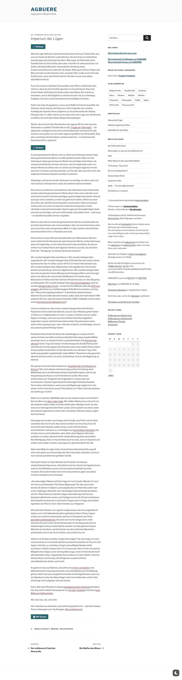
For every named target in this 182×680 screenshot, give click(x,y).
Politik (137, 100)
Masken (121, 95)
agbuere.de (130, 242)
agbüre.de (115, 245)
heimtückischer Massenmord (51, 302)
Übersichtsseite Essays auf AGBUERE (124, 62)
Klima (111, 95)
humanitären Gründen (84, 430)
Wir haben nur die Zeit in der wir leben (123, 302)
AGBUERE (44, 9)
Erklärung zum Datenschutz (120, 315)
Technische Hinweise (117, 290)
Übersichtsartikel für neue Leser (122, 53)
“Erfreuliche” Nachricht (118, 166)
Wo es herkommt (73, 609)
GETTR (131, 278)
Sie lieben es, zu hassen (118, 191)
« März (111, 375)
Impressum (113, 324)
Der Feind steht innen (117, 146)
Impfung (142, 90)
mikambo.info (129, 245)
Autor (57, 35)
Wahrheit (135, 296)
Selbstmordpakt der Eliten (119, 125)
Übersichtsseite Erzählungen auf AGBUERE (127, 59)
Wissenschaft (128, 105)
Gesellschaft (42, 629)
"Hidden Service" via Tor (118, 266)
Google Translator (127, 76)
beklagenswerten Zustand (76, 587)
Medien (55, 629)
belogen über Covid (48, 286)
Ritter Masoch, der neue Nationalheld (123, 161)
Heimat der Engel (115, 120)
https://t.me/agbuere (137, 254)
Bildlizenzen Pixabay (116, 321)
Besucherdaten (141, 200)
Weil (110, 156)
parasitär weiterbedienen (43, 519)
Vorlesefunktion (131, 206)
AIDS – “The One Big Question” (121, 186)
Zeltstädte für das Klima (118, 130)
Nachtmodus (135, 209)
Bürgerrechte (115, 90)
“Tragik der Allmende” (81, 127)
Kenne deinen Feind (116, 176)
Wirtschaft (114, 105)
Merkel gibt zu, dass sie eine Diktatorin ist (125, 151)
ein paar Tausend (76, 590)
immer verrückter (80, 567)
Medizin (141, 95)
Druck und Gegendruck (118, 171)
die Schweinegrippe (80, 283)
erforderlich (126, 224)
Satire (146, 100)
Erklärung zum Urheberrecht (120, 318)
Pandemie (113, 100)
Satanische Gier (114, 181)
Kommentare (113, 218)
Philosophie (66, 629)
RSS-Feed (112, 284)
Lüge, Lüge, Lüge (54, 401)
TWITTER (142, 278)
